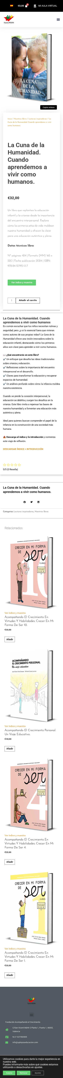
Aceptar (9, 1073)
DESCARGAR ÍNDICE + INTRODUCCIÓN (23, 449)
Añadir (9, 639)
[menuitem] (12, 6)
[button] (58, 19)
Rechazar (23, 1073)
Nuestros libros (20, 119)
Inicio (10, 119)
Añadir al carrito (28, 300)
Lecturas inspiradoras (38, 119)
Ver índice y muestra (15, 613)
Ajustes (38, 1073)
